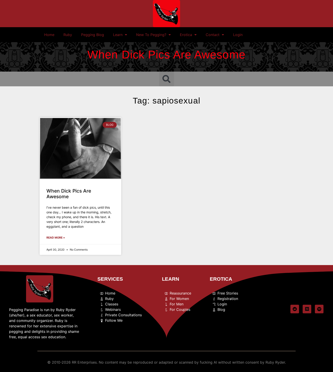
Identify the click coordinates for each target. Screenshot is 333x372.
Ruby (67, 34)
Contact (213, 34)
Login (238, 34)
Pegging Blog (92, 34)
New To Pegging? (151, 34)
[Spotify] (319, 309)
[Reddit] (294, 309)
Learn (118, 34)
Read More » (55, 237)
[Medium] (307, 309)
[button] (166, 79)
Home (49, 34)
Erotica (186, 34)
